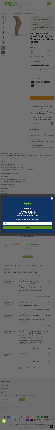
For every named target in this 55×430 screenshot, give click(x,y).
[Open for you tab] (4, 421)
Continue (27, 227)
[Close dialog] (52, 198)
